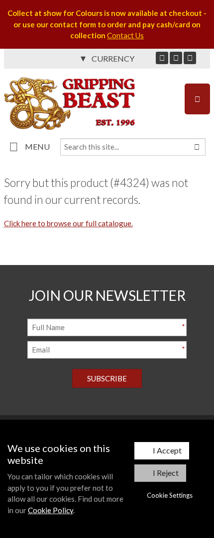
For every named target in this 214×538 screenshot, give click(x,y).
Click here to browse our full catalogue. (68, 223)
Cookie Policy (50, 510)
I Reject (166, 472)
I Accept (167, 450)
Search (196, 147)
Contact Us (125, 35)
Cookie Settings (170, 495)
